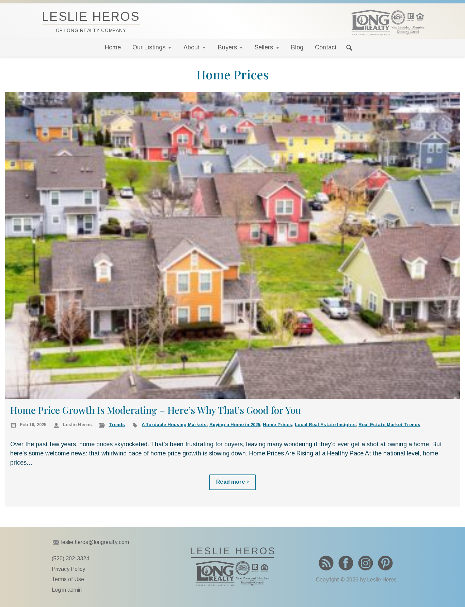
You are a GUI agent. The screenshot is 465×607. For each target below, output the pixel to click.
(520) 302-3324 (70, 558)
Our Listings (148, 47)
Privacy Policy (68, 569)
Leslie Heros (91, 21)
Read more (230, 482)
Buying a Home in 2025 (234, 424)
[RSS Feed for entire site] (326, 563)
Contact (326, 47)
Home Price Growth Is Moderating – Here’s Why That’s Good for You (155, 410)
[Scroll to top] (448, 588)
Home (113, 47)
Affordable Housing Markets (174, 424)
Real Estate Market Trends (389, 424)
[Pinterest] (385, 563)
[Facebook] (346, 563)
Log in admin (67, 590)
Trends (117, 424)
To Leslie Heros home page (232, 567)
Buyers (227, 47)
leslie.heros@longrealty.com (95, 542)
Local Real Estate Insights (325, 424)
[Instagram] (365, 563)
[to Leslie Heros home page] (388, 22)
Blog (297, 47)
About (191, 47)
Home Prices (277, 424)
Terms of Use (68, 579)
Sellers (264, 47)
